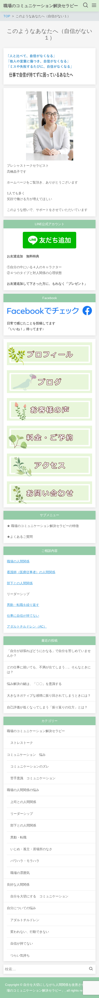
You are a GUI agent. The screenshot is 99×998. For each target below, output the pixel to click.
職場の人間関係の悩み (23, 790)
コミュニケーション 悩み (26, 755)
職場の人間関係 (18, 561)
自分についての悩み (21, 908)
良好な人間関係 (18, 884)
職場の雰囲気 (20, 873)
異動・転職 (18, 837)
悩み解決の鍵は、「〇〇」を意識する (34, 684)
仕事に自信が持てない (23, 615)
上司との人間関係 (23, 802)
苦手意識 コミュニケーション (32, 778)
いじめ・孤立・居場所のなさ (31, 849)
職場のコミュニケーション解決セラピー (40, 5)
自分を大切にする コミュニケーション (39, 896)
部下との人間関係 (20, 583)
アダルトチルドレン (24, 920)
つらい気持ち (20, 955)
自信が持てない (21, 943)
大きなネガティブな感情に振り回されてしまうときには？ (49, 695)
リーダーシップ (21, 813)
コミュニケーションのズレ (29, 766)
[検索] (92, 969)
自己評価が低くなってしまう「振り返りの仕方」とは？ (47, 707)
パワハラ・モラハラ (24, 861)
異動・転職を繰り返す (23, 605)
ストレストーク (21, 743)
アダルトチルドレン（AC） (27, 626)
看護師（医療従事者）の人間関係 (31, 572)
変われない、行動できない (29, 932)
